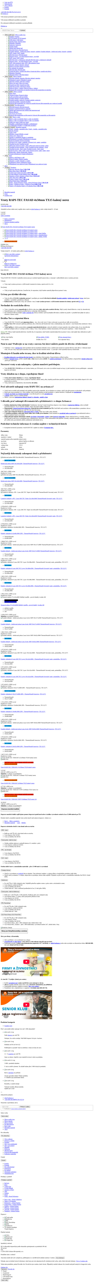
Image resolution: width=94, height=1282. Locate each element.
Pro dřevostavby (9, 105)
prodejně (21, 873)
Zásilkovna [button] (4, 880)
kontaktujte (77, 392)
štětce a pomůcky (14, 821)
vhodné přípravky (87, 359)
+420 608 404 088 (11, 12)
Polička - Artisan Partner (11, 1206)
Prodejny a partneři (6, 1180)
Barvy (6, 821)
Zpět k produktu (5, 215)
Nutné (5, 1271)
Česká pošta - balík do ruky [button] (8, 840)
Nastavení (4, 1269)
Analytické (6, 1273)
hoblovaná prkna (73, 298)
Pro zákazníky (5, 1136)
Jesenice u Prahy (9, 1190)
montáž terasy (14, 359)
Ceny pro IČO (8, 2)
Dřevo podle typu (9, 35)
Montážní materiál (10, 127)
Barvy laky (7, 1126)
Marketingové (7, 1275)
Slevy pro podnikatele (10, 1144)
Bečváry (6, 1183)
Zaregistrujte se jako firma (12, 941)
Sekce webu (4, 1116)
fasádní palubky (62, 298)
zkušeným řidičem (73, 405)
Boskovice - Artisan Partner (12, 1203)
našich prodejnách (55, 359)
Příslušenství (8, 220)
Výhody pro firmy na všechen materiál (16, 394)
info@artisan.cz (35, 209)
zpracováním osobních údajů (18, 1108)
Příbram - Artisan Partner (11, 1208)
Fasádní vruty (8, 195)
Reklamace (7, 1168)
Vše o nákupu (8, 5)
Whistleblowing (9, 1173)
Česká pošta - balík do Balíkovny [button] (10, 891)
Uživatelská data (7, 1276)
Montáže (6, 1147)
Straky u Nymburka (10, 1201)
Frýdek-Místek (8, 1188)
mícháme (11, 1072)
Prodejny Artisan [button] (5, 870)
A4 (83, 301)
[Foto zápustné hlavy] (64, 337)
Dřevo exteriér (9, 91)
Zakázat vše (4, 1267)
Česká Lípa (7, 1186)
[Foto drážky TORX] (42, 337)
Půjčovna (7, 1149)
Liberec (6, 1193)
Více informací (60, 1258)
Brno (5, 1185)
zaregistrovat (48, 394)
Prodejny (7, 167)
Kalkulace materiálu (10, 1154)
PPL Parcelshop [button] (5, 903)
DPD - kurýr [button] (4, 830)
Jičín (5, 1191)
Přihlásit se (4, 26)
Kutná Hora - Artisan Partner (12, 1204)
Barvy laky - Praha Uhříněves (13, 1199)
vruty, (18, 823)
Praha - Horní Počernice (11, 1196)
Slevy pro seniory (33, 986)
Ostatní (3, 1160)
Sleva (6, 224)
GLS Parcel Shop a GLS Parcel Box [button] (11, 914)
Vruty (6, 194)
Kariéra (6, 7)
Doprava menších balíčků (11, 222)
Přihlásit (25, 1106)
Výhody (7, 395)
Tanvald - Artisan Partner (11, 1209)
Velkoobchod (8, 4)
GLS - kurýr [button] (4, 858)
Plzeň (6, 1195)
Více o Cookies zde (81, 1261)
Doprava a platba (9, 1140)
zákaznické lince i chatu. (31, 411)
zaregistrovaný (13, 983)
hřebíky (23, 823)
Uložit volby (4, 1280)
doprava (10, 1035)
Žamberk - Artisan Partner (11, 1211)
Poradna (6, 1142)
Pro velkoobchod (9, 1167)
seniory (47, 416)
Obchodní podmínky (10, 1172)
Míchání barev (8, 1150)
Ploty (6, 155)
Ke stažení (7, 1170)
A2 (80, 301)
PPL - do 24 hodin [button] (6, 850)
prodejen (10, 1054)
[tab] (47, 830)
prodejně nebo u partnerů (68, 413)
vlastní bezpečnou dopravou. (22, 408)
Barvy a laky (8, 117)
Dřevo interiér (8, 76)
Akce (6, 166)
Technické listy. (49, 427)
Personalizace (7, 1278)
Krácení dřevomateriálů (11, 1152)
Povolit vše (11, 1269)
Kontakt (6, 9)
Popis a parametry (9, 219)
